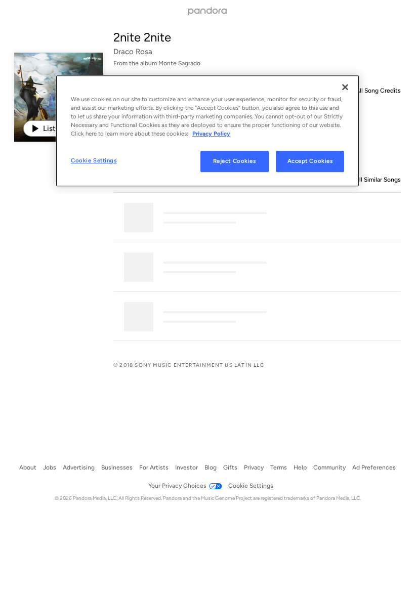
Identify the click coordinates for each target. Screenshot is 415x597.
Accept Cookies (310, 161)
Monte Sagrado (179, 63)
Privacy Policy (211, 133)
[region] (207, 131)
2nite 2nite (142, 37)
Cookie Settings (94, 160)
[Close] (345, 87)
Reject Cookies (234, 161)
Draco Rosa (132, 51)
